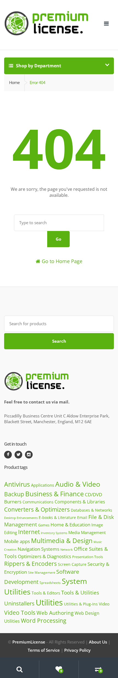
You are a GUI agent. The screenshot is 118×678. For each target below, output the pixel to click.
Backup (14, 494)
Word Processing (43, 620)
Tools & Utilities (80, 592)
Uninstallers (19, 603)
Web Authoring (55, 612)
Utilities (49, 602)
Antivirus (17, 484)
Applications (42, 485)
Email (82, 517)
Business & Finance (54, 493)
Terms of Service (44, 650)
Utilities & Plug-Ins (81, 604)
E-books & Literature (57, 517)
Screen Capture (72, 564)
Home (14, 82)
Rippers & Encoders (30, 563)
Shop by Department (38, 66)
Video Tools (19, 612)
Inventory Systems (54, 533)
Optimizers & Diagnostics (44, 556)
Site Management (41, 572)
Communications (38, 501)
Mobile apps (17, 541)
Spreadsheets (50, 583)
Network (66, 549)
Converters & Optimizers (37, 509)
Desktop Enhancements (21, 518)
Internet (29, 532)
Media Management (87, 532)
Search (59, 341)
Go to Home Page (61, 261)
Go (58, 239)
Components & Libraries (80, 502)
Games (43, 525)
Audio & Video (77, 484)
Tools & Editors (46, 593)
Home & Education (70, 524)
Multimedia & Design (61, 540)
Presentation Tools (87, 557)
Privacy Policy (77, 650)
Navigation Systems (38, 549)
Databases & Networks (91, 510)
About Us (98, 642)
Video (104, 604)
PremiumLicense (28, 642)
